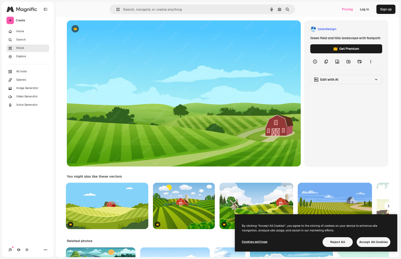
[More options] (370, 61)
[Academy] (18, 249)
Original (96, 29)
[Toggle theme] (27, 249)
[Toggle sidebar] (45, 9)
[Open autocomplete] (116, 9)
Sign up (386, 9)
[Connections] (10, 249)
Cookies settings (254, 242)
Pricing (347, 9)
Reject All (337, 242)
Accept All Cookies (373, 242)
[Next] (388, 206)
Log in (364, 9)
